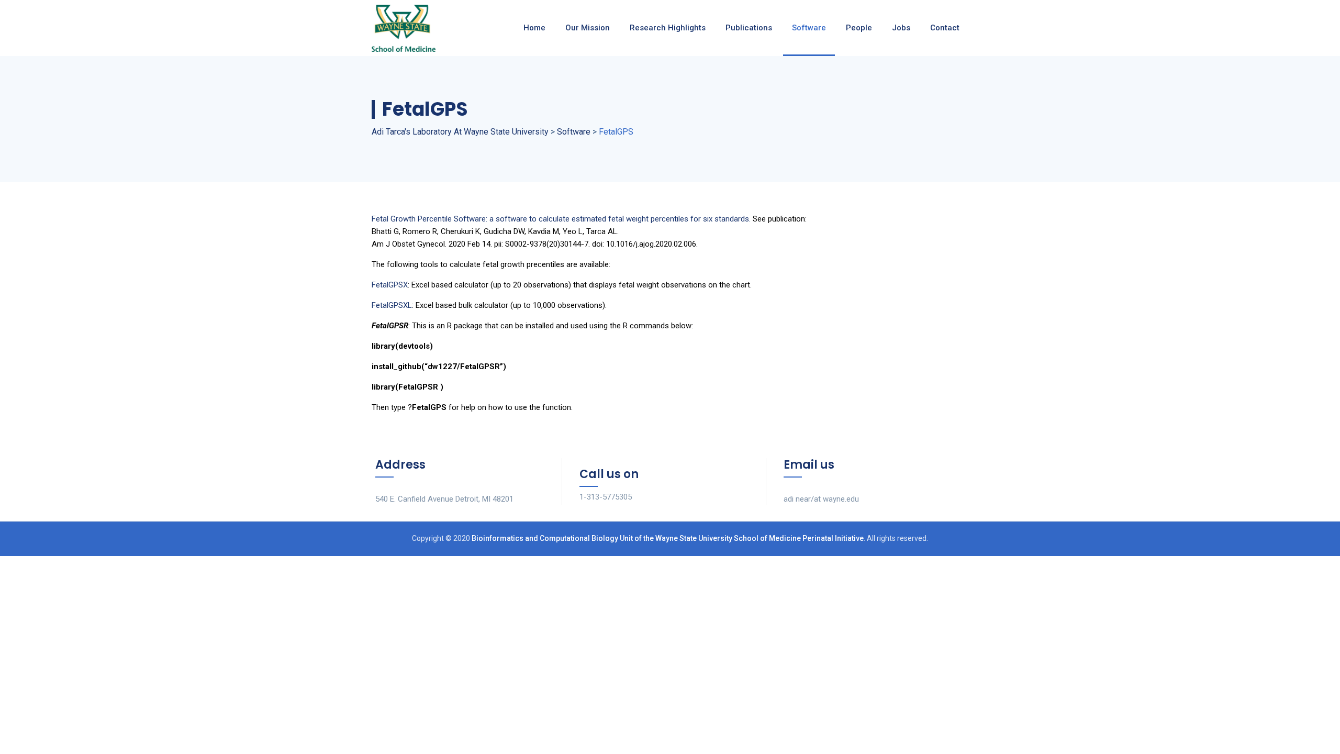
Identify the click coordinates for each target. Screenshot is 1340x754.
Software (809, 27)
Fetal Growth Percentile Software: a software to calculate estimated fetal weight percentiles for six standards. (561, 219)
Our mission (587, 27)
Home (534, 27)
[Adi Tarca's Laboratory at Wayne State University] (404, 28)
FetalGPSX (390, 285)
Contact (944, 27)
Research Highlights (668, 27)
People (859, 27)
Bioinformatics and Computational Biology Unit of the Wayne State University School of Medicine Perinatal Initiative (668, 538)
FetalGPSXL (392, 305)
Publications (748, 27)
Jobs (901, 27)
